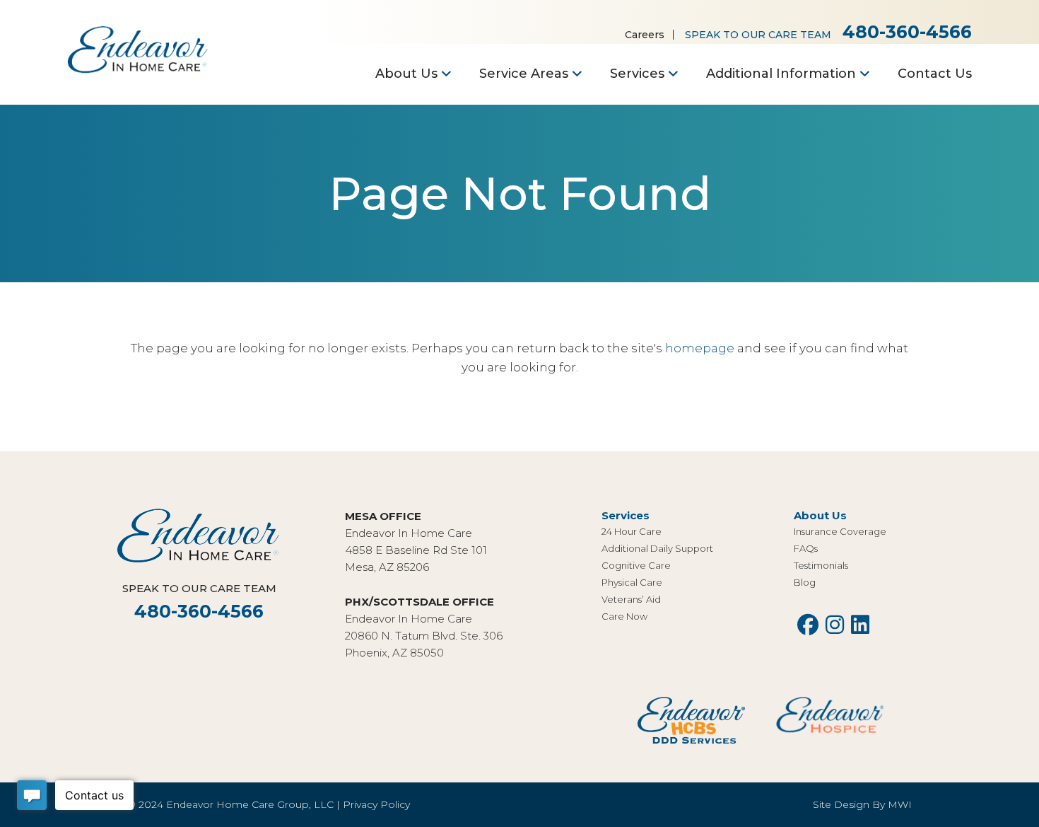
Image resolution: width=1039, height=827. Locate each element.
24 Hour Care (631, 531)
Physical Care (631, 582)
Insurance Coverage (840, 531)
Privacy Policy (376, 804)
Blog (805, 582)
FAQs (806, 548)
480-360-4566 (907, 31)
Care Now (624, 616)
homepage (699, 348)
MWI (900, 804)
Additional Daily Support (657, 548)
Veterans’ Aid (631, 599)
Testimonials (821, 565)
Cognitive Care (636, 565)
